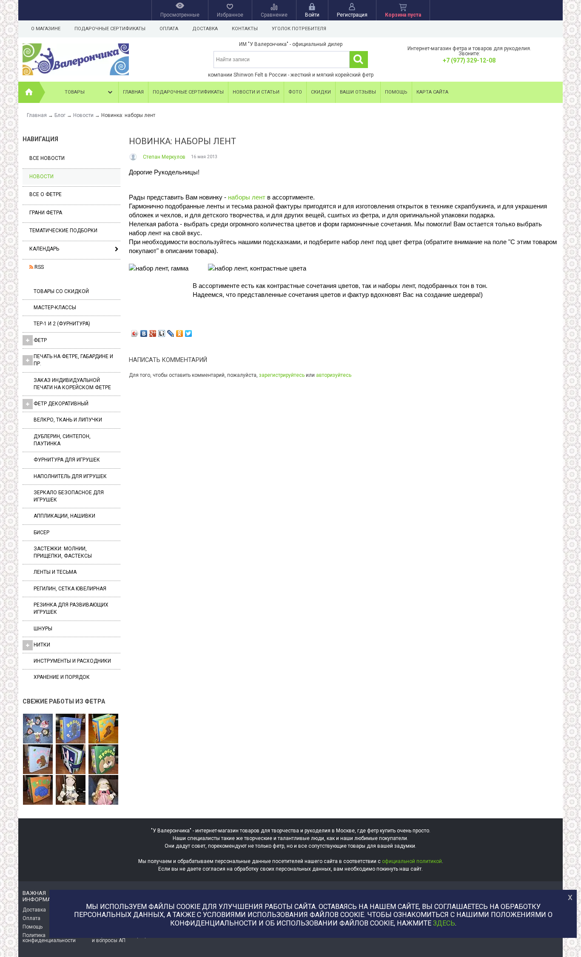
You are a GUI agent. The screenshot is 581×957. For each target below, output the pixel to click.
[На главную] (29, 92)
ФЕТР (40, 340)
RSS (38, 267)
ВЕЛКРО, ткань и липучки (68, 420)
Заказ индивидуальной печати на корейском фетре (72, 383)
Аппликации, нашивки (64, 516)
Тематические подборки (63, 231)
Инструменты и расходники (72, 661)
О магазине (45, 28)
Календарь (44, 249)
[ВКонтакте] (144, 333)
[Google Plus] (152, 333)
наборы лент (246, 197)
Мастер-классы (55, 307)
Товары (75, 92)
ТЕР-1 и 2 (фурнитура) (62, 324)
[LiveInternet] (161, 333)
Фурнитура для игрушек (67, 460)
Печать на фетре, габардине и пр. (73, 360)
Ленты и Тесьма (55, 572)
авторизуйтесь (333, 375)
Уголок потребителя (299, 28)
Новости (41, 176)
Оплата (168, 28)
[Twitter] (188, 333)
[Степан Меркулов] (134, 157)
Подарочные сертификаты (109, 28)
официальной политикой (412, 861)
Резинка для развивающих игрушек (71, 608)
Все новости (47, 158)
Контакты (245, 28)
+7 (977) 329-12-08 (469, 60)
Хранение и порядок (62, 677)
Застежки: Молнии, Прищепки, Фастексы (63, 552)
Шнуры (43, 629)
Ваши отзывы (358, 92)
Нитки (42, 645)
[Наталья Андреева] (38, 729)
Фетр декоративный (61, 404)
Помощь (396, 92)
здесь (444, 923)
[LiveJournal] (170, 333)
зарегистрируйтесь (282, 375)
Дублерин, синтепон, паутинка (62, 440)
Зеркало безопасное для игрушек (69, 496)
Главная (133, 92)
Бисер (41, 532)
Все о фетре (45, 194)
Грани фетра (45, 213)
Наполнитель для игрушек (70, 476)
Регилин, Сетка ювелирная (70, 589)
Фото (295, 92)
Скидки (321, 92)
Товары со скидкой (61, 291)
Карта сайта (432, 92)
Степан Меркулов (164, 157)
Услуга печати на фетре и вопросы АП (121, 937)
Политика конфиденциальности (49, 937)
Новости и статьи (256, 92)
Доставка (205, 28)
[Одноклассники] (179, 333)
